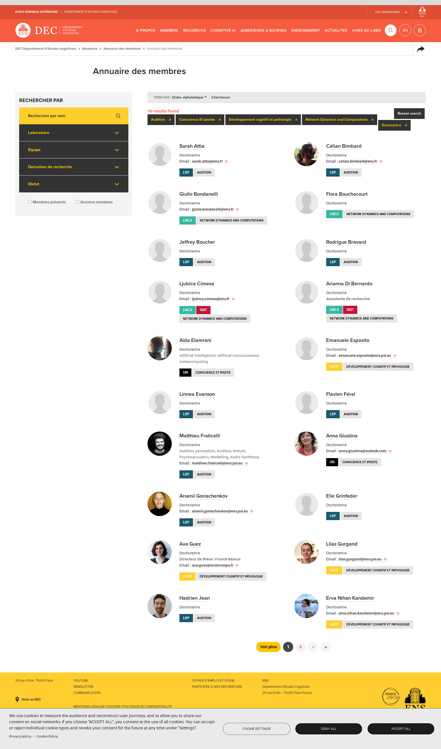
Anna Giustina (342, 436)
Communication (87, 693)
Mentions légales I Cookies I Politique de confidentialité (123, 707)
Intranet (420, 30)
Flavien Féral (340, 394)
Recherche (194, 30)
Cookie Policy (47, 736)
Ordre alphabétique (189, 97)
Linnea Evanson (197, 394)
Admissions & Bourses (264, 30)
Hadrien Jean (194, 598)
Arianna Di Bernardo (349, 284)
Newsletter (83, 687)
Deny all (329, 729)
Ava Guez (190, 544)
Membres (169, 30)
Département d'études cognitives (90, 12)
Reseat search (409, 113)
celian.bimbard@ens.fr (358, 161)
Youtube (81, 681)
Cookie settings (256, 729)
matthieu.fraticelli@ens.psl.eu (217, 463)
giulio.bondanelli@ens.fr (213, 209)
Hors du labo (366, 30)
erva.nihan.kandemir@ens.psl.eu (366, 613)
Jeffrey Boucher (197, 242)
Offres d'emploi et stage (213, 681)
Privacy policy (20, 736)
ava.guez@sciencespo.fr (212, 565)
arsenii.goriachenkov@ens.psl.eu (220, 511)
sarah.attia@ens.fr (207, 161)
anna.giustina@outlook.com (362, 451)
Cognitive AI (223, 30)
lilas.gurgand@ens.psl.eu (360, 559)
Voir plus (268, 646)
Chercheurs (220, 97)
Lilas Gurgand (342, 544)
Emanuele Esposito (347, 340)
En (405, 30)
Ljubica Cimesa (196, 284)
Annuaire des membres (122, 49)
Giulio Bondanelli (198, 194)
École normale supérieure (36, 12)
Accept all (401, 729)
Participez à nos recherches (217, 687)
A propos (145, 30)
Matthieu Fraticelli (199, 436)
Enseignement (305, 30)
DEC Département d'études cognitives (49, 30)
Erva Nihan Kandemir (350, 598)
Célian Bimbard (344, 146)
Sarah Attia (191, 146)
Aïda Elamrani (195, 340)
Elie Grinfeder (341, 496)
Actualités (336, 30)
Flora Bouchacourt (347, 194)
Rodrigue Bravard (346, 242)
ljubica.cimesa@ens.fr (210, 299)
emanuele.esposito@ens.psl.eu (365, 355)
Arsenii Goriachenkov (203, 496)
